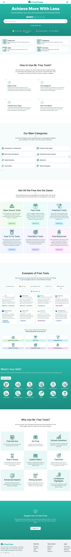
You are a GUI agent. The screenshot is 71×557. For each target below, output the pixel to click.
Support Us (36, 528)
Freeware (33, 213)
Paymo (42, 295)
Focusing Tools (43, 312)
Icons (59, 297)
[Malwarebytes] (15, 311)
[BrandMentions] (68, 311)
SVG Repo (60, 295)
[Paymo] (50, 296)
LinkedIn (24, 312)
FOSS (19, 213)
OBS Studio (25, 295)
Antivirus (6, 312)
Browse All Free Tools (36, 25)
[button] (3, 2)
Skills (9, 48)
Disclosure (66, 549)
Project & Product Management (46, 297)
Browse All (35, 546)
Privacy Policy (67, 548)
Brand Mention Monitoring (63, 312)
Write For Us (50, 546)
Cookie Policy (67, 551)
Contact (49, 549)
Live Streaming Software (27, 297)
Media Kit (49, 548)
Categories (45, 40)
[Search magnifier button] (65, 21)
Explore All (11, 40)
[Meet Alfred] (33, 311)
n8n (6, 295)
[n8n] (15, 296)
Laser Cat (42, 310)
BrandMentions (62, 310)
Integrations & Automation (10, 297)
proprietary (28, 214)
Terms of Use (67, 546)
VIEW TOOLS (12, 223)
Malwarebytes (8, 310)
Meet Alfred (25, 310)
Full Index (45, 48)
